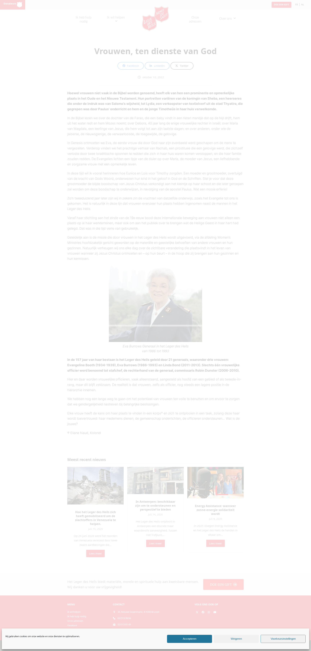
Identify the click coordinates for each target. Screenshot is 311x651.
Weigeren (236, 638)
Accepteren (189, 638)
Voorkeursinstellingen (283, 638)
